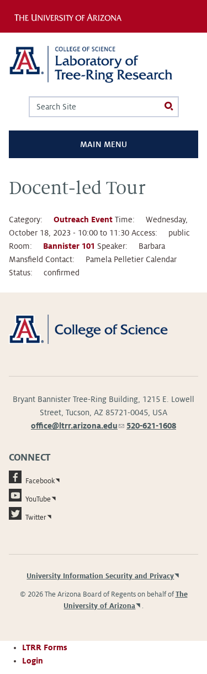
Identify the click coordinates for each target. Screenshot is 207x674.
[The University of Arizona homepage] (70, 16)
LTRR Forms (44, 647)
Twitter (35, 517)
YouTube (38, 499)
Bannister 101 (69, 246)
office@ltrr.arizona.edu (77, 425)
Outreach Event (83, 219)
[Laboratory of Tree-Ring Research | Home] (103, 64)
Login (32, 660)
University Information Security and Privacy (100, 576)
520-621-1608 (151, 425)
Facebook (40, 481)
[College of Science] (103, 328)
